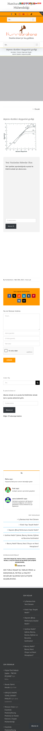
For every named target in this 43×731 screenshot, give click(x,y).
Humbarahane (9, 280)
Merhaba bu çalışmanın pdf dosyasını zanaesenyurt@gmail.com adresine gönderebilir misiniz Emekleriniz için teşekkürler (22, 503)
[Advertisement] (21, 78)
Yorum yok (28, 280)
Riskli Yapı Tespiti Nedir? (29, 525)
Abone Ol (11, 226)
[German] (30, 3)
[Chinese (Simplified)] (22, 3)
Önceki (37, 109)
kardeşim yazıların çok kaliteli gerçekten (23, 491)
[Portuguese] (34, 3)
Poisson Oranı (10, 707)
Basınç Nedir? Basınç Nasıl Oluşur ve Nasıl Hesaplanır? (30, 650)
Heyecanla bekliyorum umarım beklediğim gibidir (19, 481)
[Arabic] (21, 3)
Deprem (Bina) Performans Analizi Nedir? (23, 530)
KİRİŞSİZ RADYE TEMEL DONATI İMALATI (11, 696)
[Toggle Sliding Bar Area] (41, 14)
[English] (26, 3)
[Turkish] (40, 3)
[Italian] (32, 3)
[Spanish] (38, 3)
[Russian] (36, 3)
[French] (28, 3)
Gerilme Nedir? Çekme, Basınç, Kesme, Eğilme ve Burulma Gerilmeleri (31, 635)
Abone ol (9, 410)
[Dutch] (24, 3)
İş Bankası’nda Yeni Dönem (28, 519)
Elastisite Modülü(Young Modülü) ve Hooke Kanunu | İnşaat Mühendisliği (12, 716)
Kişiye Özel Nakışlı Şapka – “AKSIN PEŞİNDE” (12, 673)
